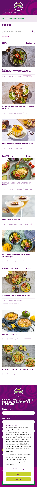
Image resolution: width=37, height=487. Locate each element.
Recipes (29, 43)
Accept (18, 474)
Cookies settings (18, 469)
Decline (18, 479)
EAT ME (18, 6)
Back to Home (10, 13)
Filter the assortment (15, 19)
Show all (5, 37)
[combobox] (18, 31)
